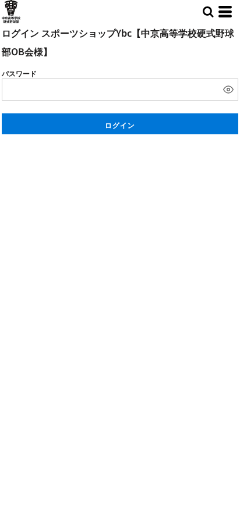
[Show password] (228, 89)
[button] (208, 11)
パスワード (19, 73)
